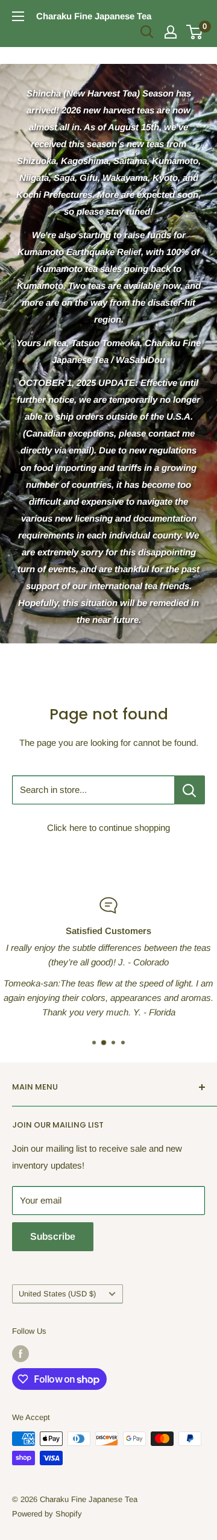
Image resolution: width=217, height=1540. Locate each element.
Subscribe (52, 1236)
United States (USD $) (57, 1293)
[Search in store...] (189, 789)
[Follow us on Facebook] (20, 1353)
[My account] (171, 32)
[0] (195, 32)
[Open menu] (18, 16)
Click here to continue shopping (108, 827)
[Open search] (147, 32)
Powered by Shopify (47, 1513)
